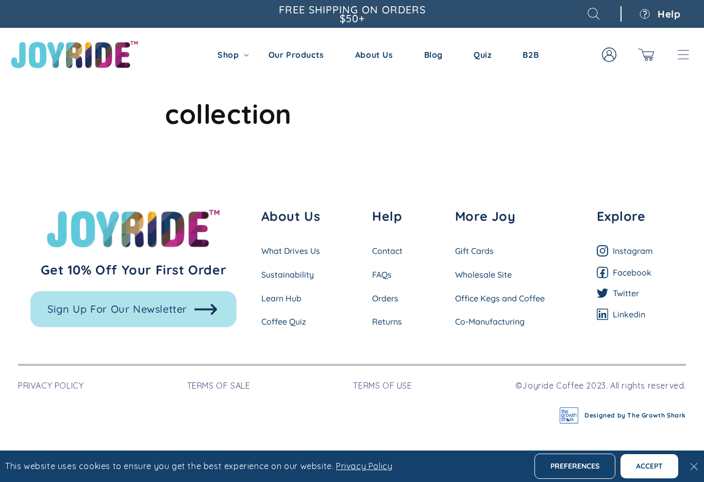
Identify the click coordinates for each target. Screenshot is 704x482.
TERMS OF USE (382, 385)
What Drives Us (290, 251)
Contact (387, 251)
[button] (593, 14)
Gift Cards (474, 251)
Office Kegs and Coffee (500, 298)
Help (668, 14)
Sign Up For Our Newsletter (117, 308)
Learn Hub (281, 298)
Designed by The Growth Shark (635, 415)
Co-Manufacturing (490, 321)
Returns (387, 321)
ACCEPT (649, 466)
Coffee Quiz (283, 321)
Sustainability (287, 274)
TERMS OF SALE (218, 385)
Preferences (574, 466)
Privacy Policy (364, 466)
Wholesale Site (483, 274)
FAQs (382, 274)
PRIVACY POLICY (50, 385)
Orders (385, 298)
